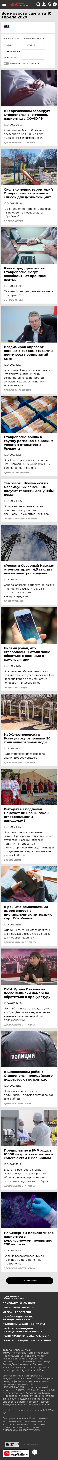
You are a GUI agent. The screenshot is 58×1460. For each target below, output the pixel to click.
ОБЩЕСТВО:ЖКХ (14, 601)
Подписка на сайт (15, 1324)
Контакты (38, 1324)
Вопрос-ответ (13, 221)
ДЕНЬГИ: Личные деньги (20, 942)
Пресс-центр (11, 1307)
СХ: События (12, 860)
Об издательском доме (19, 1303)
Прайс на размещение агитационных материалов (22, 1330)
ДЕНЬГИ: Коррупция (17, 1103)
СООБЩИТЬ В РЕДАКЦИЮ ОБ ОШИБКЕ (27, 1340)
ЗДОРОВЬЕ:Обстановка (19, 142)
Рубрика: (8, 45)
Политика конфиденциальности (26, 1335)
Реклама (28, 1307)
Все (6, 25)
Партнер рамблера (30, 1444)
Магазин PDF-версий (17, 1312)
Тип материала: (11, 38)
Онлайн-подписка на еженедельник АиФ (18, 1318)
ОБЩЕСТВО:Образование (20, 519)
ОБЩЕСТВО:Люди (15, 687)
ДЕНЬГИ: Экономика (17, 390)
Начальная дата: (12, 51)
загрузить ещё (29, 1281)
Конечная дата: (11, 57)
